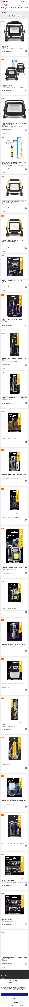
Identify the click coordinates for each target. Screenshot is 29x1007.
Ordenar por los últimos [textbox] (14, 16)
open (20, 1)
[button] (27, 981)
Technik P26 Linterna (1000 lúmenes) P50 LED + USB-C (14, 397)
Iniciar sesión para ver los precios (7, 51)
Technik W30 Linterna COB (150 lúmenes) (12, 762)
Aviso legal (21, 1005)
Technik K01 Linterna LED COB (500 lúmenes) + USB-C (14, 567)
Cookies (7, 1005)
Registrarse (24, 1)
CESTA (27, 1)
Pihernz (6, 1)
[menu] (1, 1)
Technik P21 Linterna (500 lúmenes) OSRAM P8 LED (14, 436)
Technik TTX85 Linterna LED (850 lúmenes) (12, 319)
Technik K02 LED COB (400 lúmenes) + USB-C (12, 606)
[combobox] (14, 17)
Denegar (14, 998)
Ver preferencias (14, 1002)
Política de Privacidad (14, 1005)
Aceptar (14, 994)
